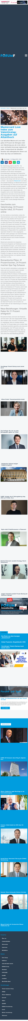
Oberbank (4, 969)
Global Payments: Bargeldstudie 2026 (13, 642)
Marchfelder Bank (6, 981)
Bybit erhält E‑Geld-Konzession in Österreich (13, 529)
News (8, 108)
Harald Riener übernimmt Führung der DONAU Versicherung (13, 859)
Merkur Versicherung (7, 1012)
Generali (4, 997)
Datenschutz (5, 944)
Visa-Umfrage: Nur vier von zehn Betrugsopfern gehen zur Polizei (10, 431)
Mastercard (17, 181)
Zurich (3, 1009)
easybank (4, 978)
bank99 (3, 975)
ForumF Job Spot (11, 691)
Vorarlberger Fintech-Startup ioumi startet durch (12, 367)
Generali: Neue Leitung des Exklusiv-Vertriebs (13, 892)
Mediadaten (5, 950)
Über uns (4, 938)
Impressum (4, 947)
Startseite (3, 108)
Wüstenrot (4, 1015)
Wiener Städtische (6, 994)
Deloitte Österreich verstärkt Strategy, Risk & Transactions (13, 561)
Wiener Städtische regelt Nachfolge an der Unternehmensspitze (12, 792)
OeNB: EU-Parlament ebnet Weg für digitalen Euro (13, 758)
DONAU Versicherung (7, 1006)
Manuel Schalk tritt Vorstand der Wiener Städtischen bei (12, 925)
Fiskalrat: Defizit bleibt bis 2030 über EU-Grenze (12, 825)
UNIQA (3, 991)
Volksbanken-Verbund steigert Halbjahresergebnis (9, 464)
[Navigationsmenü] (26, 55)
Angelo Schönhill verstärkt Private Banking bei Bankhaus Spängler (14, 594)
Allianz (3, 1000)
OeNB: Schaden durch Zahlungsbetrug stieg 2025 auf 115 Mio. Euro (13, 497)
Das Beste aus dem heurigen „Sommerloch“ (10, 637)
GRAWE (4, 1003)
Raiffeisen (4, 960)
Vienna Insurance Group (8, 988)
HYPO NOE (4, 972)
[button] (2, 162)
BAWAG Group (5, 966)
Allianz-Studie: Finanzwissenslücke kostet (13, 399)
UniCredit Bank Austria (7, 963)
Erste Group (5, 957)
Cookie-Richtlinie (6, 941)
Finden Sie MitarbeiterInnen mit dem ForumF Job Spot (14, 699)
